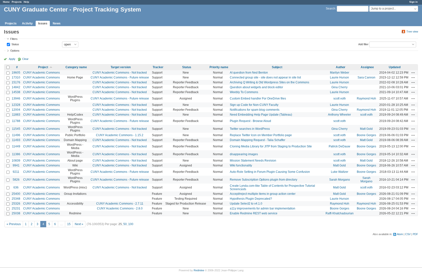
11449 (16, 146)
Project (43, 67)
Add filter (363, 44)
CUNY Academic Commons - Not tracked (120, 72)
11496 (16, 135)
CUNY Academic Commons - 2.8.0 (120, 208)
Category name (76, 67)
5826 (16, 179)
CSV (408, 234)
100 (130, 224)
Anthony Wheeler (339, 114)
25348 (16, 198)
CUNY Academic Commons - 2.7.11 (119, 203)
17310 (16, 77)
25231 (16, 208)
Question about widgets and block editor (256, 87)
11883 (16, 114)
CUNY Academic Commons (41, 72)
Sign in (413, 1)
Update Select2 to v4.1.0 (246, 203)
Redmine (199, 270)
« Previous (14, 224)
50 (125, 224)
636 (16, 187)
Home (6, 1)
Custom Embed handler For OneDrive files (258, 98)
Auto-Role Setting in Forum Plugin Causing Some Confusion (270, 172)
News (57, 23)
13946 (16, 98)
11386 (16, 154)
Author (340, 67)
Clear (25, 58)
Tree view (412, 31)
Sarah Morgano (339, 179)
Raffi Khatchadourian (340, 213)
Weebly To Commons (244, 92)
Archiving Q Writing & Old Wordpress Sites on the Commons (269, 82)
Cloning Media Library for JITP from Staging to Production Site (271, 146)
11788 (16, 121)
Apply (12, 58)
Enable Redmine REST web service (253, 213)
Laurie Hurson (339, 77)
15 (69, 224)
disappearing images (244, 154)
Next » (79, 224)
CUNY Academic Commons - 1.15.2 (119, 135)
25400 (16, 194)
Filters (14, 38)
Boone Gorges (366, 135)
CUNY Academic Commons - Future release (120, 77)
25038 (16, 213)
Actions (413, 73)
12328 (16, 105)
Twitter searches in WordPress (250, 129)
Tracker (158, 67)
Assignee (367, 67)
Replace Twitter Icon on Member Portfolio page (261, 135)
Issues (42, 23)
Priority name (219, 67)
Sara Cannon (366, 77)
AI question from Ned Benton (249, 72)
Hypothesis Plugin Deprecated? (251, 198)
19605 (16, 72)
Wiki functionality (241, 165)
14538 (16, 92)
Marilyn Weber (339, 72)
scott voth (339, 98)
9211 (16, 172)
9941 (16, 165)
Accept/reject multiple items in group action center (262, 194)
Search (330, 8)
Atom (400, 234)
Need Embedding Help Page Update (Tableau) (261, 114)
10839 (16, 160)
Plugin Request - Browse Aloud (250, 121)
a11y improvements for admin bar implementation (262, 208)
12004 (16, 109)
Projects (17, 1)
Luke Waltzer (339, 172)
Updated (395, 67)
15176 (16, 82)
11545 (16, 129)
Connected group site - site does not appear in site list (265, 77)
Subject (277, 67)
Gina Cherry (339, 87)
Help (26, 1)
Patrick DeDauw (339, 146)
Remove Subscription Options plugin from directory (263, 179)
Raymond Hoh (366, 98)
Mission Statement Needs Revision (253, 160)
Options (15, 50)
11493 (16, 140)
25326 (16, 203)
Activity (27, 23)
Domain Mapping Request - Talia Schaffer (257, 140)
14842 (16, 87)
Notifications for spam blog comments (254, 109)
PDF (415, 234)
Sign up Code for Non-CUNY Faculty (254, 105)
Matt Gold (366, 129)
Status (15, 44)
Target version (121, 67)
